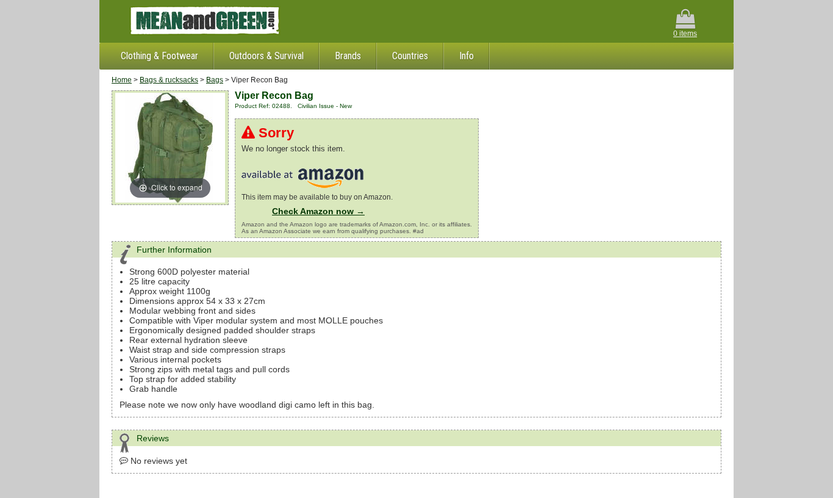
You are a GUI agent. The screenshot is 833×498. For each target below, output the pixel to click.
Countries (410, 56)
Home (122, 80)
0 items (685, 33)
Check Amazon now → (318, 211)
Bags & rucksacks (169, 80)
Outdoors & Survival (266, 56)
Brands (348, 56)
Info (466, 56)
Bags (214, 80)
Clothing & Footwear (159, 56)
